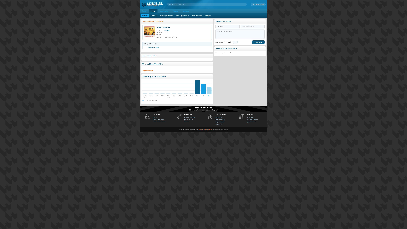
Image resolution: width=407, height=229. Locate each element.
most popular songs (182, 16)
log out (191, 119)
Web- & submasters (252, 119)
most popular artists (166, 16)
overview (145, 16)
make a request (197, 16)
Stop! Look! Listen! (153, 47)
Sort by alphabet (220, 121)
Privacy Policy (208, 129)
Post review (258, 42)
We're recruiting (251, 121)
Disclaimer (201, 129)
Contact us (250, 117)
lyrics (153, 11)
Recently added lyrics (159, 121)
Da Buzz (166, 30)
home (144, 11)
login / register (259, 4)
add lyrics (208, 16)
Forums (186, 121)
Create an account (189, 117)
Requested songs (220, 119)
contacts (186, 11)
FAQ (248, 123)
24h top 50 (154, 16)
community (164, 11)
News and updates (158, 119)
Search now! (218, 117)
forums (175, 11)
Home (155, 117)
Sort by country (219, 123)
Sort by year (218, 124)
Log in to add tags (147, 70)
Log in (186, 119)
